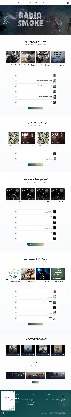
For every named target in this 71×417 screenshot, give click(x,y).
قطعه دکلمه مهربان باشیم (45, 281)
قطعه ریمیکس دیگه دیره (60, 145)
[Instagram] (18, 398)
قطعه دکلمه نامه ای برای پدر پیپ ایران (14, 281)
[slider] (53, 351)
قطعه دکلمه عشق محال (60, 281)
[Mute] (56, 352)
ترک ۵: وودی (18, 201)
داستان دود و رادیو (20, 375)
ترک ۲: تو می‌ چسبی (61, 201)
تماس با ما (17, 2)
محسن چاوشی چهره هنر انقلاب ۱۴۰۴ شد (57, 375)
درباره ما (22, 2)
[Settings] (62, 352)
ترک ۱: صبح (47, 201)
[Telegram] (16, 398)
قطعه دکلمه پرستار (31, 281)
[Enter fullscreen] (63, 352)
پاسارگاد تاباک (53, 412)
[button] (36, 68)
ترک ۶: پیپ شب (32, 201)
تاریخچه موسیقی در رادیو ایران (38, 375)
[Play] (52, 352)
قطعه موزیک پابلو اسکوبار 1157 (44, 145)
